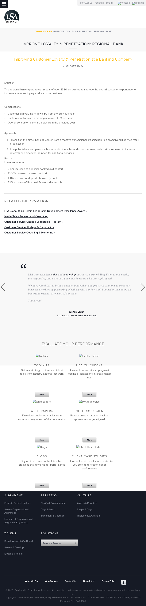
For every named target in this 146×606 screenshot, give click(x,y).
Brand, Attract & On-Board (18, 541)
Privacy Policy (109, 581)
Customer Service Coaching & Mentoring (28, 232)
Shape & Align (84, 509)
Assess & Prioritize (87, 503)
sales (54, 274)
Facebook (123, 582)
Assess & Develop (14, 547)
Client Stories (43, 31)
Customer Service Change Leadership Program (32, 221)
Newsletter (89, 581)
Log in (109, 3)
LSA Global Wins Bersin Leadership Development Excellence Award (44, 211)
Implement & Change (88, 515)
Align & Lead (48, 509)
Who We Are (51, 581)
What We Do (31, 581)
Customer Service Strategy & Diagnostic (28, 227)
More (42, 394)
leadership (69, 274)
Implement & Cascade (52, 515)
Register (99, 3)
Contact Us (86, 3)
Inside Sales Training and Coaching (25, 216)
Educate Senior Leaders (17, 503)
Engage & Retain (13, 553)
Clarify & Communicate (53, 503)
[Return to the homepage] (11, 24)
